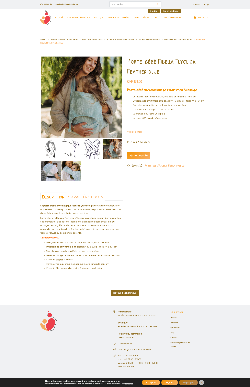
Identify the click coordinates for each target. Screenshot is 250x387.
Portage (98, 17)
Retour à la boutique (125, 293)
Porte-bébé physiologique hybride (120, 39)
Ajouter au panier (138, 155)
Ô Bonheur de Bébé (77, 17)
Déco (156, 17)
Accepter (151, 382)
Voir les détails (134, 132)
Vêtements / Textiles (118, 17)
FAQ (172, 333)
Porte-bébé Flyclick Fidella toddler (178, 39)
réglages (129, 384)
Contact (197, 4)
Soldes (153, 11)
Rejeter (169, 382)
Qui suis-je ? (175, 327)
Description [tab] (53, 196)
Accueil (59, 17)
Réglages (188, 382)
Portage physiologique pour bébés (64, 39)
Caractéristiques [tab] (85, 196)
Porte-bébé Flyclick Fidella (149, 39)
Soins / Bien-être (172, 17)
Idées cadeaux (171, 11)
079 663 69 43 (46, 4)
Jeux (136, 17)
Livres (146, 17)
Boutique (174, 322)
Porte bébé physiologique (92, 39)
